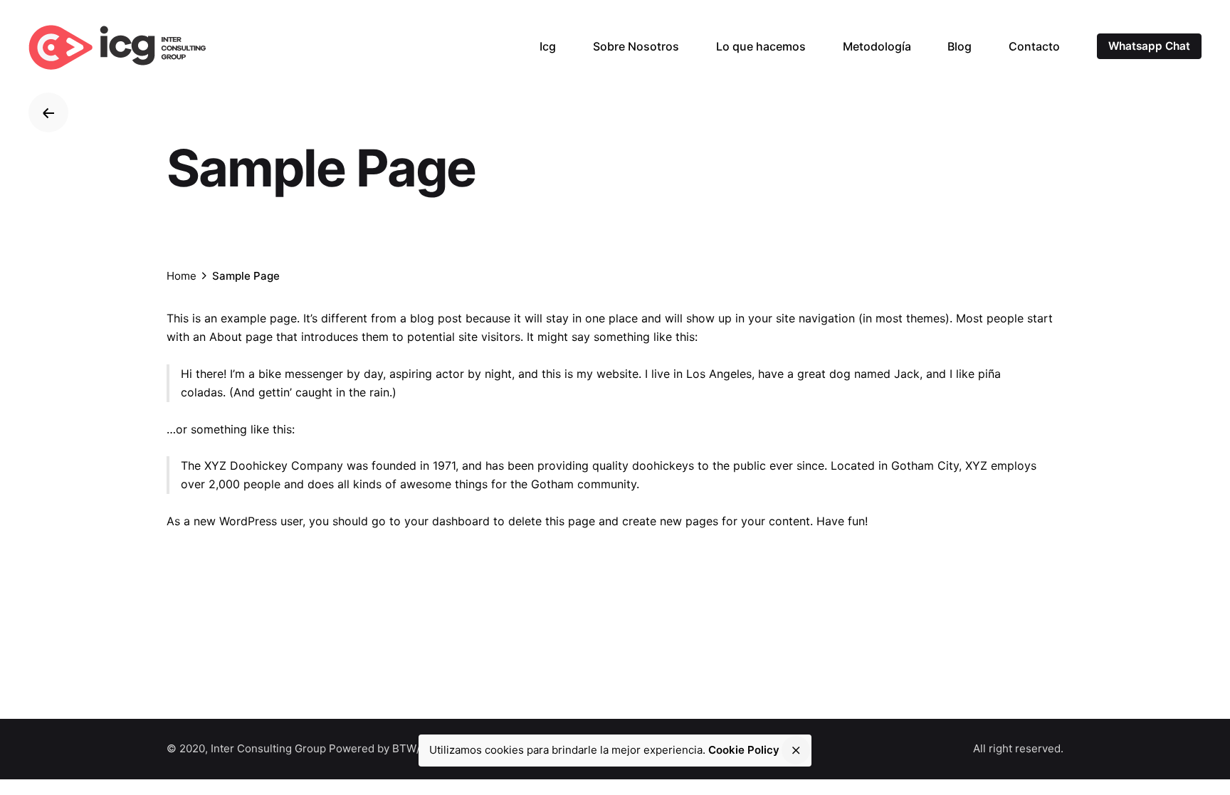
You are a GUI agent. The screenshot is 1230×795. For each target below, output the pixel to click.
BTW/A (409, 748)
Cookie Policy (743, 750)
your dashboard (447, 521)
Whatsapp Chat (1149, 46)
